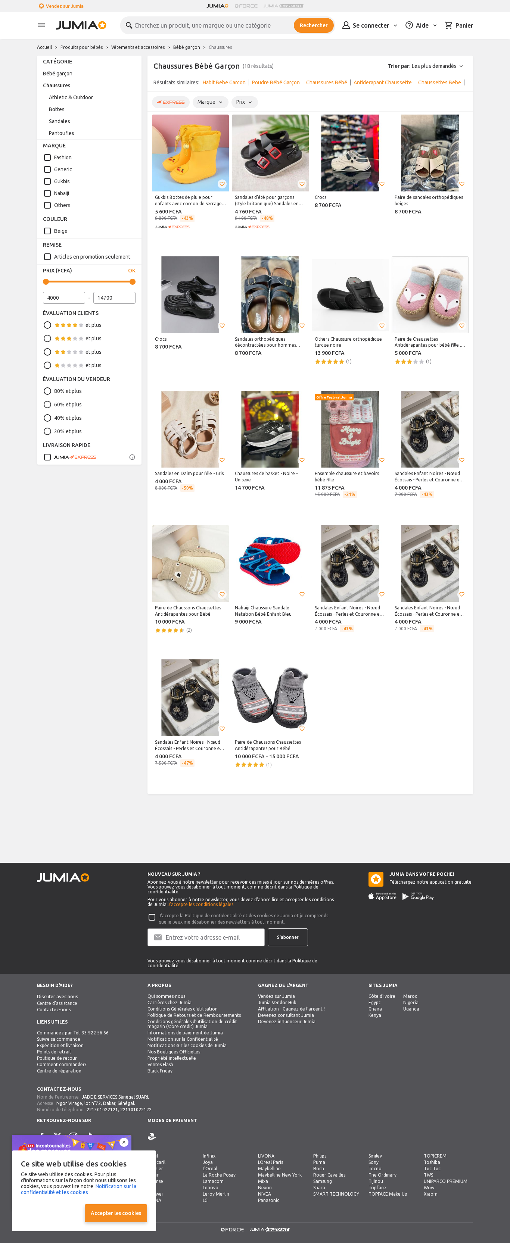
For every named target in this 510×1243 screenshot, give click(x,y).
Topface (377, 1187)
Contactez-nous (54, 1009)
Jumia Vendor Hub (277, 1002)
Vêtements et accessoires (138, 47)
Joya (208, 1162)
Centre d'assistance (57, 1003)
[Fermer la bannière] (123, 1142)
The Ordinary (382, 1174)
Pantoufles (61, 133)
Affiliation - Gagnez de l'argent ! (291, 1008)
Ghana (375, 1008)
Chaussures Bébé (326, 82)
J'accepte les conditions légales (200, 904)
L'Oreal (210, 1168)
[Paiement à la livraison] (151, 1136)
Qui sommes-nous (166, 996)
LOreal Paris (270, 1162)
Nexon (265, 1187)
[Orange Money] (162, 1136)
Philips (319, 1155)
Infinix (209, 1155)
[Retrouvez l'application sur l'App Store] (382, 896)
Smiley (375, 1155)
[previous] (157, 83)
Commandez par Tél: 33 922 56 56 (73, 1032)
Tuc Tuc (432, 1168)
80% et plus (68, 391)
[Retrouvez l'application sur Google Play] (418, 896)
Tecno (375, 1168)
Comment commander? (61, 1064)
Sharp (319, 1187)
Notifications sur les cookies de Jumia (187, 1045)
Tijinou (375, 1181)
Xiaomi (431, 1194)
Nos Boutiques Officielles (173, 1051)
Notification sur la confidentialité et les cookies (78, 1189)
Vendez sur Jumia (65, 6)
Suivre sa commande (58, 1039)
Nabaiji (61, 193)
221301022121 (102, 1109)
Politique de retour (57, 1058)
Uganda (411, 1008)
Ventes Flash (160, 1064)
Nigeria (411, 1002)
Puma (319, 1162)
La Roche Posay (219, 1174)
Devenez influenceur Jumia (286, 1021)
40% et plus (68, 418)
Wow (429, 1187)
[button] (222, 183)
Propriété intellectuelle (171, 1058)
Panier (464, 25)
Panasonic (268, 1200)
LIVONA (266, 1155)
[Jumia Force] (246, 5)
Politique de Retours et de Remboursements (194, 1015)
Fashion (63, 157)
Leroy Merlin (216, 1194)
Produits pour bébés (81, 47)
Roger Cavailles (329, 1174)
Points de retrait (54, 1051)
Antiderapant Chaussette (383, 82)
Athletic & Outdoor (71, 97)
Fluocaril (156, 1162)
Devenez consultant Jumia (286, 1015)
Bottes (57, 109)
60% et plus (68, 404)
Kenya (374, 1015)
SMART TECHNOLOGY (336, 1194)
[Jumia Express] (70, 457)
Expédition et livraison (60, 1045)
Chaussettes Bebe (439, 82)
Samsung (322, 1181)
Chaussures (56, 85)
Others (62, 205)
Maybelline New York (280, 1174)
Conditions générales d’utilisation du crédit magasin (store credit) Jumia (192, 1024)
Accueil (44, 47)
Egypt (374, 1002)
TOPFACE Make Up (387, 1194)
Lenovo (210, 1187)
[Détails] (132, 457)
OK (132, 271)
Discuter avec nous (57, 996)
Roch (318, 1168)
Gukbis (62, 181)
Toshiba (432, 1162)
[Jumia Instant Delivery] (284, 5)
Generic (63, 169)
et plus (93, 325)
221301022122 (136, 1109)
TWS (428, 1174)
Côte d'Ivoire (381, 996)
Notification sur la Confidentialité (182, 1039)
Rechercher (314, 25)
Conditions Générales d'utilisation (182, 1008)
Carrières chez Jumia (169, 1002)
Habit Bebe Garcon (224, 82)
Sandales (59, 121)
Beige (61, 231)
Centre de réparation (59, 1070)
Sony (373, 1162)
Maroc (410, 996)
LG (205, 1200)
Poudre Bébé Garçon (276, 82)
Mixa (263, 1181)
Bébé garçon (186, 47)
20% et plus (68, 431)
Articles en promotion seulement (92, 257)
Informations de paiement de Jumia (185, 1032)
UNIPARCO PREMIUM (445, 1181)
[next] (462, 83)
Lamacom (213, 1181)
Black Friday (159, 1070)
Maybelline (269, 1168)
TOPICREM (435, 1155)
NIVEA (264, 1194)
